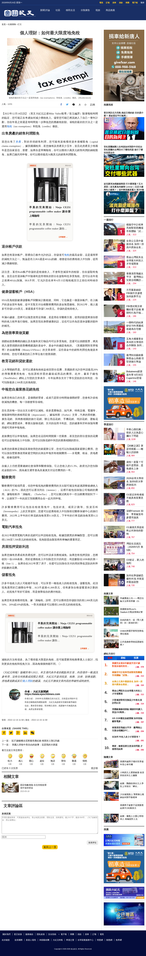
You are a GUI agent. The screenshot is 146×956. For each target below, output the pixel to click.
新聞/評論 (45, 10)
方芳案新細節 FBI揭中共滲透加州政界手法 (134, 293)
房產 (12, 133)
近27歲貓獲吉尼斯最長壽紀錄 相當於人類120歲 (35, 740)
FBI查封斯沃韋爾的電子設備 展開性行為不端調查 (135, 309)
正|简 (92, 104)
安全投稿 (52, 934)
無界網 (119, 940)
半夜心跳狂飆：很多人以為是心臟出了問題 (134, 432)
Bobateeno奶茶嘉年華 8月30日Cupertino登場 (134, 374)
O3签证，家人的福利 (135, 562)
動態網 (109, 940)
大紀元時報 (58, 940)
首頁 (4, 24)
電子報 (135, 3)
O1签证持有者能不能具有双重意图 (135, 498)
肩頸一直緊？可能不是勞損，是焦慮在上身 (134, 465)
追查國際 (19, 940)
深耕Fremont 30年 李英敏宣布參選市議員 (134, 514)
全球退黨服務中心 (86, 940)
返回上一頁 (49, 847)
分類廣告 (85, 10)
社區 (58, 10)
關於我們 (7, 934)
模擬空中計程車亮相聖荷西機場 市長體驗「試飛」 (134, 228)
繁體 (142, 3)
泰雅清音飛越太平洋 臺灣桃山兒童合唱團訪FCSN (134, 277)
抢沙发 (94, 768)
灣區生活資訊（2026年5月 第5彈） (134, 547)
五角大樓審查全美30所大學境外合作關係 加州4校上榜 (134, 342)
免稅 (9, 126)
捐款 (121, 3)
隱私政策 (41, 934)
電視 (101, 3)
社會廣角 (12, 24)
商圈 (127, 3)
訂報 (108, 3)
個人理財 (27, 681)
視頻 (98, 10)
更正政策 (18, 934)
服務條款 (29, 934)
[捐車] (124, 419)
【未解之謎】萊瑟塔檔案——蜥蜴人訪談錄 (134, 449)
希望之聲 (70, 940)
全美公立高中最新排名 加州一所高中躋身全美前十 (135, 244)
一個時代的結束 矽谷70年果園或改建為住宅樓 (134, 325)
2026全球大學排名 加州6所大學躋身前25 (135, 481)
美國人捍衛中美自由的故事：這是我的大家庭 (35, 744)
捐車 (114, 3)
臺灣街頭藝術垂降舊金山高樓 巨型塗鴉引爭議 (135, 358)
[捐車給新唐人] (124, 100)
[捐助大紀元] (124, 898)
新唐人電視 (31, 940)
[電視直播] (124, 924)
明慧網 (100, 940)
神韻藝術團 (44, 940)
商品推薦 (110, 10)
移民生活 (70, 10)
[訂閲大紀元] (124, 845)
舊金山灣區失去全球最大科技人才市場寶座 (134, 260)
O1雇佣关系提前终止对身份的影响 (135, 530)
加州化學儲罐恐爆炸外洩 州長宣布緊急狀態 (135, 578)
